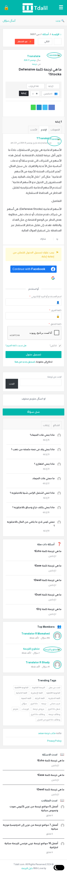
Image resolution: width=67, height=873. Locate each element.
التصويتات (55, 129)
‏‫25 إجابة (46, 440)
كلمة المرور (55, 310)
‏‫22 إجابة (46, 483)
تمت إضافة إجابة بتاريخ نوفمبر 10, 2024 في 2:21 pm (31, 143)
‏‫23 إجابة (46, 454)
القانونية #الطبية (53, 693)
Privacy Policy (54, 741)
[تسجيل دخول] (6, 7)
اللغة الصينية (26, 698)
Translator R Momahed (35, 633)
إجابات (46, 425)
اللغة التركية (40, 698)
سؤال (24, 703)
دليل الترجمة (27, 868)
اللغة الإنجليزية (37, 693)
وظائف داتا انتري (38, 714)
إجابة (23, 93)
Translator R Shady (38, 662)
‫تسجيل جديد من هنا (25, 361)
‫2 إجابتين (52, 556)
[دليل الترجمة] (34, 7)
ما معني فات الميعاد (43, 478)
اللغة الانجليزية (54, 698)
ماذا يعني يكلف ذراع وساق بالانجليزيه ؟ (33, 507)
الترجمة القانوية (38, 687)
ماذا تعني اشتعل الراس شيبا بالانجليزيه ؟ (32, 492)
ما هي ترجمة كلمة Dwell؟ (47, 580)
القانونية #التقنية (21, 687)
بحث (58, 20)
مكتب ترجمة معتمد (47, 733)
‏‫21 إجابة (46, 498)
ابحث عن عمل (54, 687)
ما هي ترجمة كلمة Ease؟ (47, 565)
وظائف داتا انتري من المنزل (48, 720)
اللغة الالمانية (21, 693)
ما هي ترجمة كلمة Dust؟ (47, 594)
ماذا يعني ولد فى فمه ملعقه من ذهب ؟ (33, 449)
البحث (11, 383)
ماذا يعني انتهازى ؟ (44, 463)
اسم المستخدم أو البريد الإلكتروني (45, 296)
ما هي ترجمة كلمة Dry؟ (48, 609)
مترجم (15, 709)
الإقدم (44, 129)
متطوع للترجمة (31, 648)
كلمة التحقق (55, 324)
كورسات (25, 709)
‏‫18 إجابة (46, 530)
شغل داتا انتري (54, 709)
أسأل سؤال (9, 20)
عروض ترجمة (38, 709)
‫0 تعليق (49, 815)
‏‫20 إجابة (46, 512)
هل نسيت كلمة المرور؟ (16, 345)
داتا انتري (34, 703)
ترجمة (34, 64)
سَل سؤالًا (33, 411)
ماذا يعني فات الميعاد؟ (42, 434)
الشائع (56, 425)
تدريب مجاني (55, 703)
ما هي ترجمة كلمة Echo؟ (47, 551)
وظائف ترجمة (54, 714)
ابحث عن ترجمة (54, 376)
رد (57, 239)
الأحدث (33, 129)
